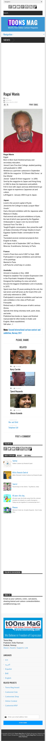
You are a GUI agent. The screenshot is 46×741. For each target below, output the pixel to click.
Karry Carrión (15, 369)
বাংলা (6, 660)
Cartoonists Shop (12, 697)
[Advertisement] (19, 68)
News (6, 40)
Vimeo (35, 7)
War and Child (13, 422)
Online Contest (11, 701)
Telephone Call (13, 427)
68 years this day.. (18, 495)
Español (8, 669)
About (5, 648)
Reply (7, 98)
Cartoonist (8, 100)
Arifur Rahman (23, 737)
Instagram (26, 7)
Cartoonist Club (11, 692)
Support (20, 648)
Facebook (10, 7)
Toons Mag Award (12, 687)
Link (26, 648)
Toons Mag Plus (19, 733)
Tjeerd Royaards (16, 391)
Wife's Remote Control (20, 472)
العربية (7, 665)
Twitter (14, 7)
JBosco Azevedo (16, 413)
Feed (31, 7)
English (8, 678)
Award (12, 648)
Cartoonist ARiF (11, 706)
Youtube (18, 7)
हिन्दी (6, 674)
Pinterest (22, 7)
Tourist (14, 484)
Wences (15, 507)
